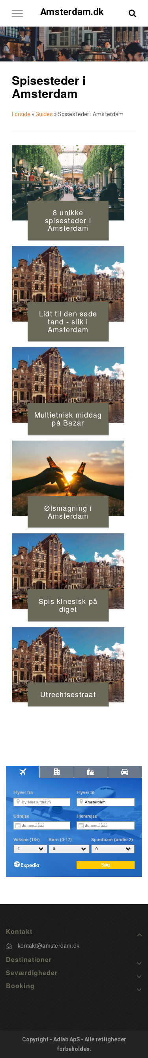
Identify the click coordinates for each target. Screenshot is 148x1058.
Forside (21, 114)
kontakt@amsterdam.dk (49, 945)
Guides (44, 114)
